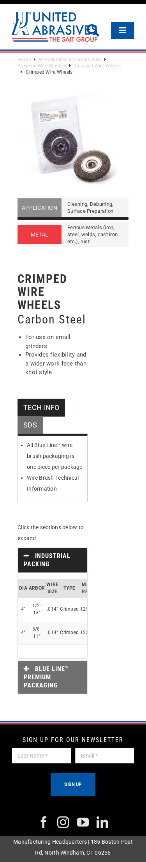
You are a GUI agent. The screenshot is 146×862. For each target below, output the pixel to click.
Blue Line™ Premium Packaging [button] (46, 677)
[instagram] (63, 822)
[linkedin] (102, 822)
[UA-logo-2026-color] (54, 27)
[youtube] (83, 822)
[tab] (52, 560)
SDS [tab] (30, 425)
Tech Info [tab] (41, 407)
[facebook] (43, 822)
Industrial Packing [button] (47, 560)
